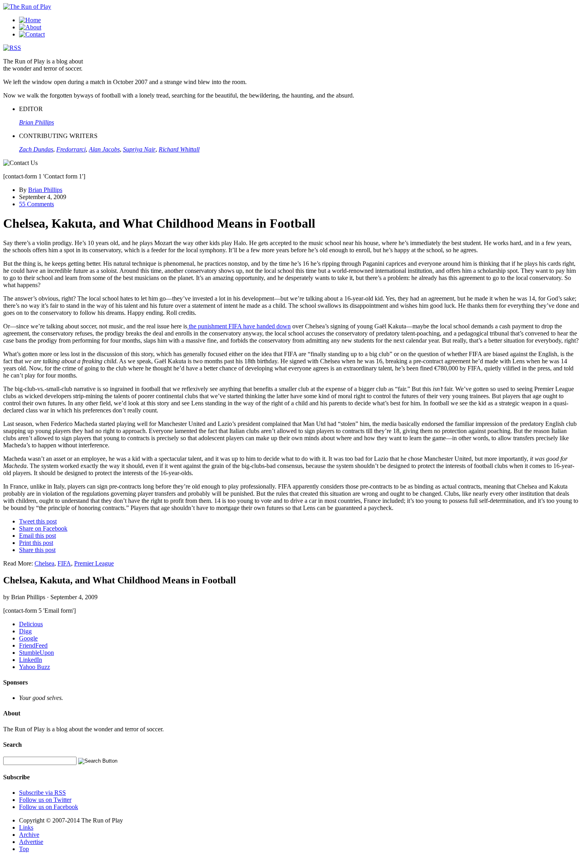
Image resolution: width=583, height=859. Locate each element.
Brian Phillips (45, 189)
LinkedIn (30, 659)
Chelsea (44, 563)
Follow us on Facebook (48, 806)
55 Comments (36, 204)
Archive (29, 834)
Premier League (94, 563)
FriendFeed (33, 645)
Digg (25, 631)
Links (26, 827)
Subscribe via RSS (42, 792)
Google (28, 638)
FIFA (64, 563)
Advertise (31, 841)
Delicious (31, 624)
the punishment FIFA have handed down (239, 326)
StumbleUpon (36, 652)
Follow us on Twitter (45, 799)
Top (24, 849)
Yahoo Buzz (34, 666)
